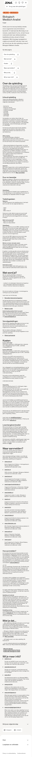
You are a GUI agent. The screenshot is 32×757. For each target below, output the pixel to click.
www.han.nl (8, 469)
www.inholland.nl (9, 515)
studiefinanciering (15, 417)
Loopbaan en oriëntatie (10, 744)
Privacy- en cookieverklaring (9, 753)
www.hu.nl (7, 499)
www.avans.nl (8, 461)
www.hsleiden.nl (9, 492)
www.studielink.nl (14, 562)
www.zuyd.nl (8, 539)
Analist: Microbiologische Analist (11, 651)
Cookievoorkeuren (21, 753)
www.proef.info (9, 684)
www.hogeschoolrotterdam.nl (12, 484)
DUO (10, 443)
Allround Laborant (8, 648)
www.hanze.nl (8, 476)
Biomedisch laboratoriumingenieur (13, 298)
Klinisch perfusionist (10, 335)
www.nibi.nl (8, 675)
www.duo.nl (13, 420)
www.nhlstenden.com (10, 523)
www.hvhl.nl (8, 507)
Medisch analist (9, 308)
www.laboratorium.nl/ (10, 667)
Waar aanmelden (20, 172)
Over (4, 740)
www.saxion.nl (8, 531)
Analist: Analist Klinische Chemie (11, 650)
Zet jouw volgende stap (10, 724)
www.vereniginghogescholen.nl (13, 707)
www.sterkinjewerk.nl (10, 316)
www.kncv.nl (8, 659)
